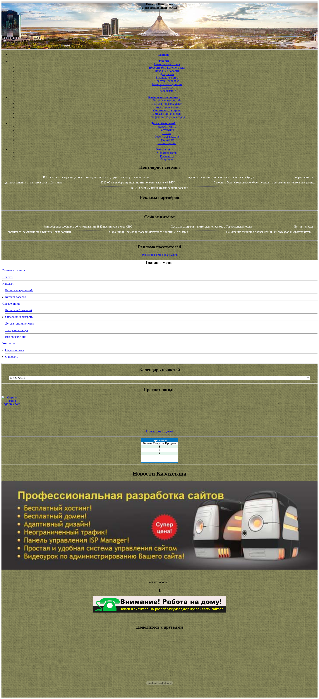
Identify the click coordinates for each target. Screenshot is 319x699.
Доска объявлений (14, 336)
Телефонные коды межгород (167, 117)
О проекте (166, 159)
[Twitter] (159, 658)
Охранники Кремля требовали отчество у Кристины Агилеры (148, 231)
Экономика (167, 139)
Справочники (11, 303)
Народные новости (167, 70)
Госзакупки (167, 129)
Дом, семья (167, 74)
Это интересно (167, 143)
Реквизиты (167, 156)
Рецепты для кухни (167, 136)
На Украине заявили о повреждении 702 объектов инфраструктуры (268, 231)
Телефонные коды (16, 330)
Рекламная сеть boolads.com (159, 254)
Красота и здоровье (167, 80)
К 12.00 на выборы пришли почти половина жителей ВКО (138, 182)
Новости (7, 277)
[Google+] (159, 644)
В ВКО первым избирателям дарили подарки (159, 187)
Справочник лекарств (167, 110)
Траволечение (167, 90)
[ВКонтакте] (159, 651)
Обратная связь (166, 152)
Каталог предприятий (167, 100)
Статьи (166, 133)
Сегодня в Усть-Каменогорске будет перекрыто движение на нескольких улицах (264, 182)
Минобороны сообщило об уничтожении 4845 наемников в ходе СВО (88, 226)
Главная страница (13, 270)
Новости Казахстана (167, 64)
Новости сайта (167, 126)
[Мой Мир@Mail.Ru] (159, 664)
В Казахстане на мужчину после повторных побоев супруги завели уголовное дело (96, 177)
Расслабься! (167, 87)
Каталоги (8, 283)
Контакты (8, 343)
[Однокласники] (159, 661)
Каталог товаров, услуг (167, 103)
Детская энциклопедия (166, 113)
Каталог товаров (15, 297)
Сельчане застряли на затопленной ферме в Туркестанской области (213, 226)
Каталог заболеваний (167, 107)
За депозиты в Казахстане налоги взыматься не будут (220, 177)
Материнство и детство (167, 84)
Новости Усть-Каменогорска (167, 67)
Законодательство (167, 77)
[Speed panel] (159, 641)
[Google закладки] (159, 648)
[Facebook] (159, 654)
